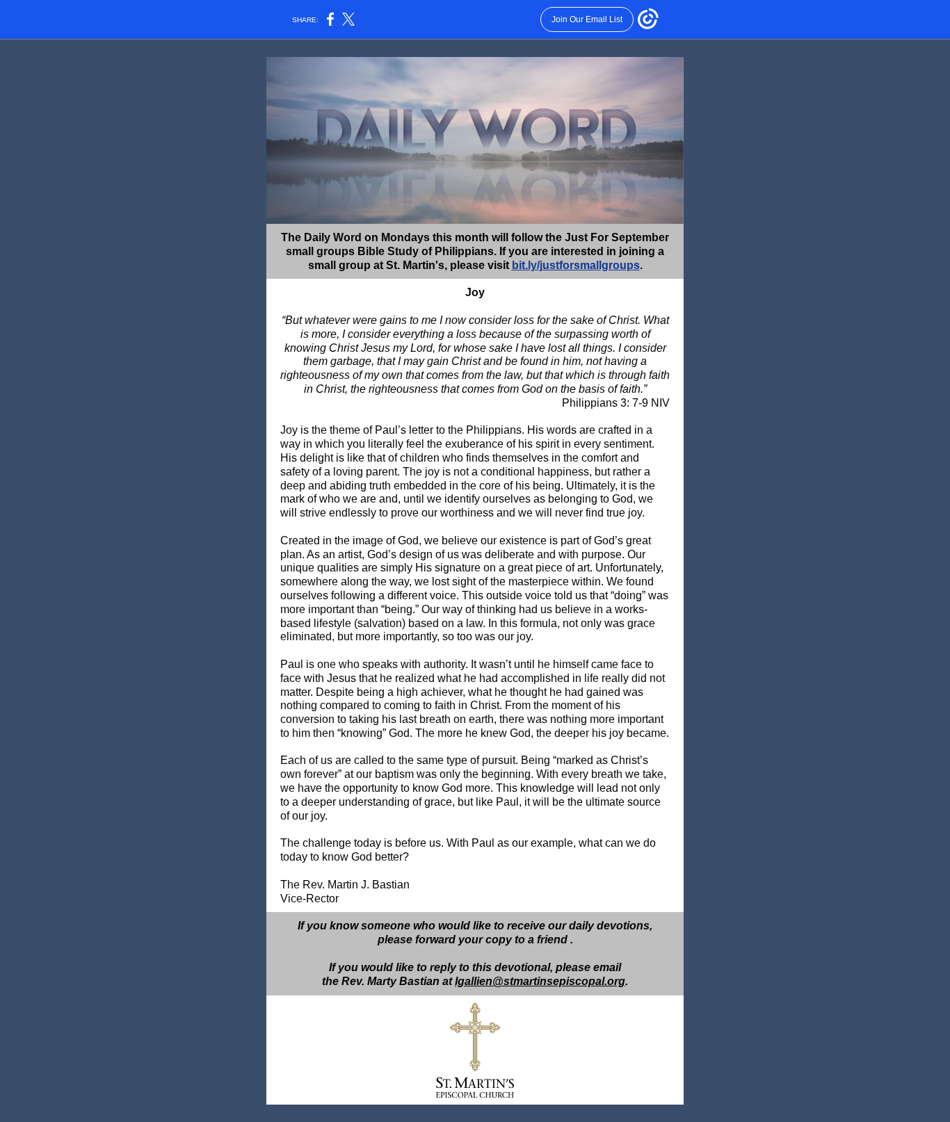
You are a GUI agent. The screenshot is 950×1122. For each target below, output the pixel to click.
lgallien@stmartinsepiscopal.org (540, 981)
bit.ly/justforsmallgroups (576, 265)
